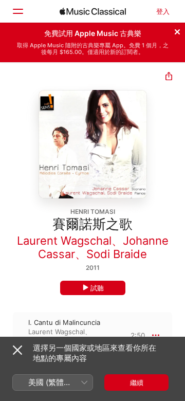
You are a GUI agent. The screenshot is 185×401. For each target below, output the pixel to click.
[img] (93, 11)
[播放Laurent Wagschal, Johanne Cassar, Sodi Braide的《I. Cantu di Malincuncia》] (7, 335)
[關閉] (177, 30)
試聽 (97, 288)
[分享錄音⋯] (168, 77)
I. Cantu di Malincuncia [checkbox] (64, 322)
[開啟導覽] (17, 11)
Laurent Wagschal (64, 240)
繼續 (136, 382)
